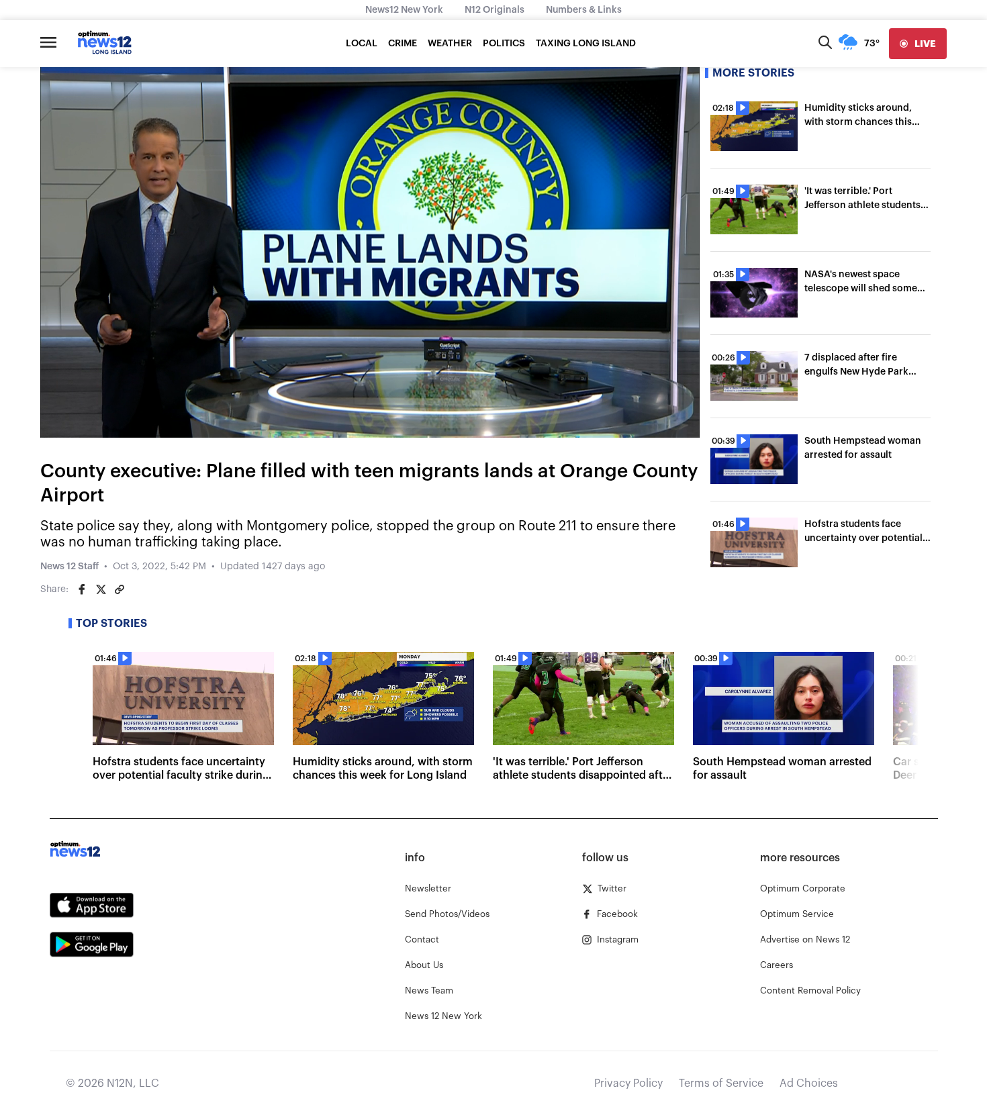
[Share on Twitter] (100, 589)
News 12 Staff (69, 566)
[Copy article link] (119, 589)
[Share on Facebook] (82, 589)
